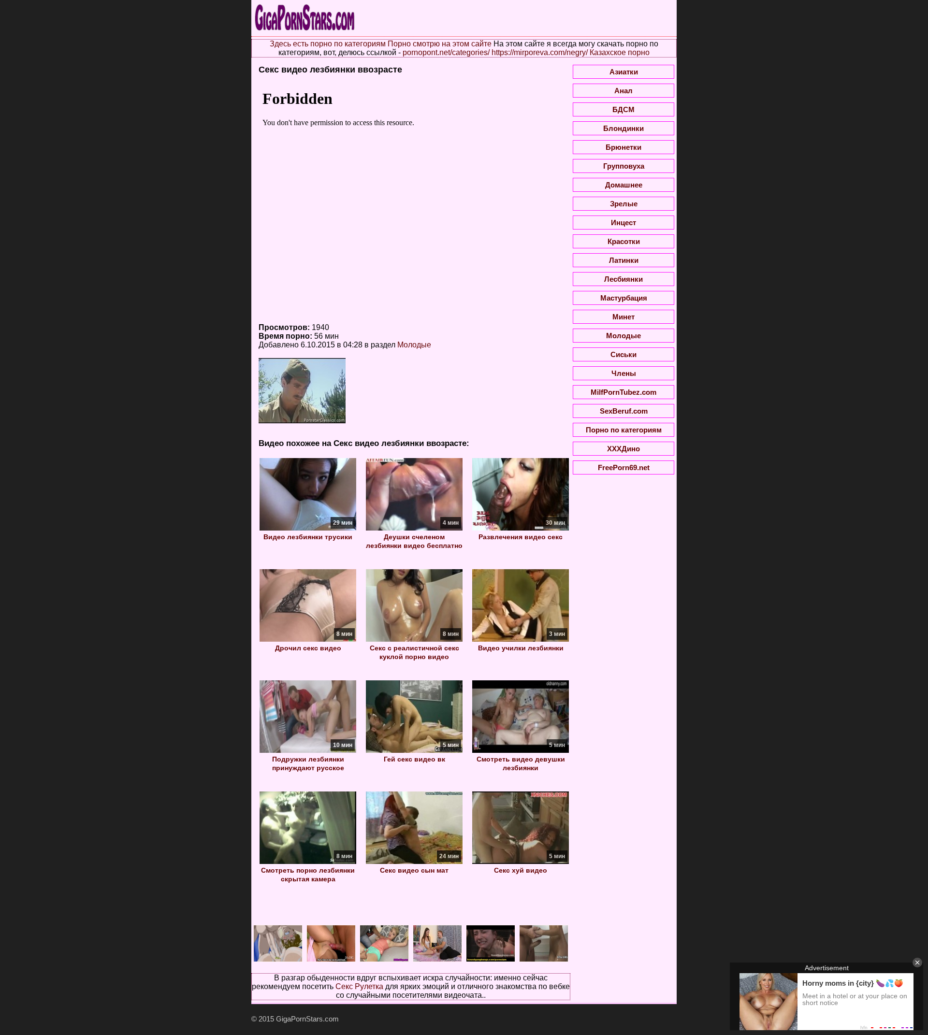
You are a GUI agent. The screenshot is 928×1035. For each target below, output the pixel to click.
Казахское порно (620, 52)
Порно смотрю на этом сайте (440, 44)
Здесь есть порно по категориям (328, 44)
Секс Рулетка (359, 986)
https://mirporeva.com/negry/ (540, 52)
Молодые (414, 345)
